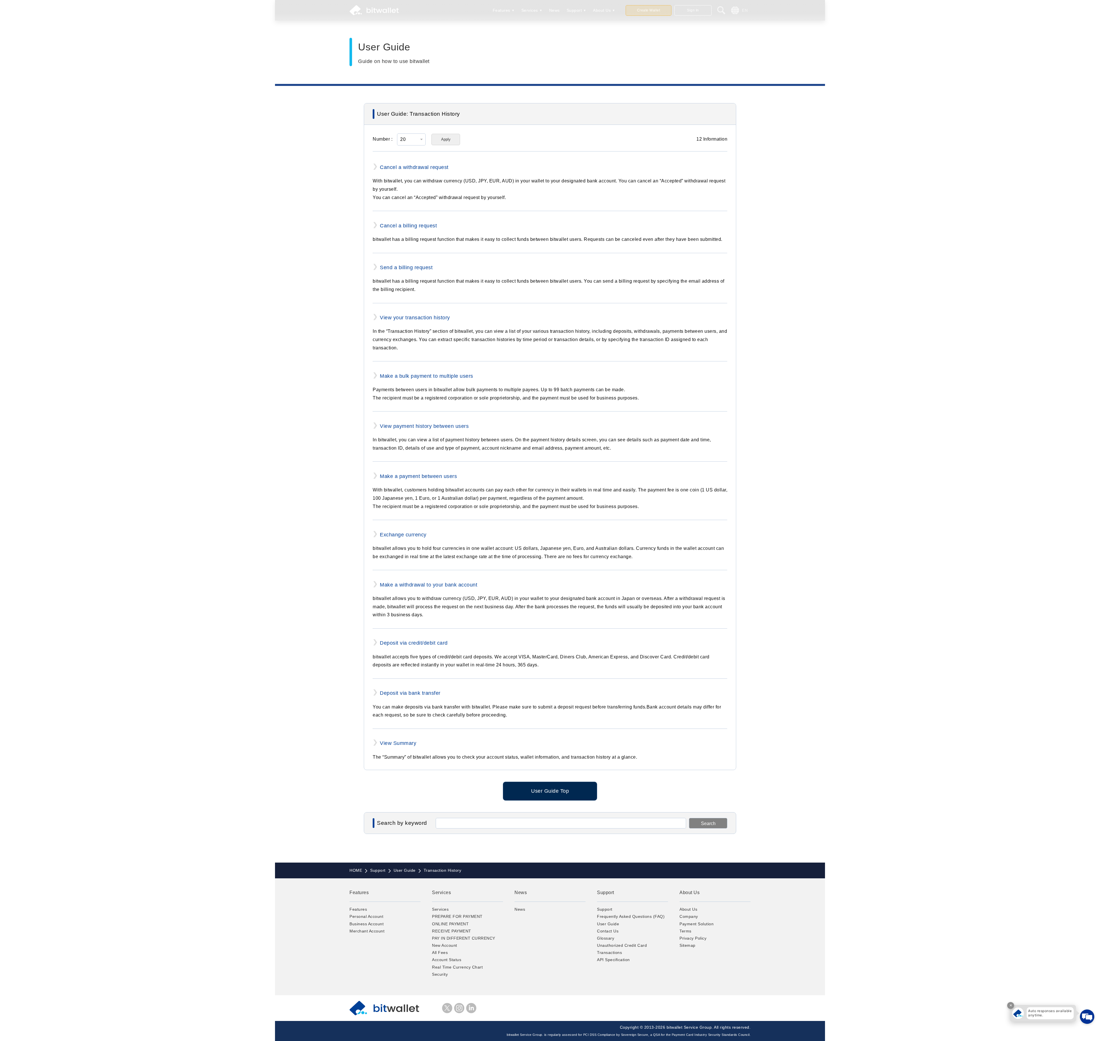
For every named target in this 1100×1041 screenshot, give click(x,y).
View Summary (398, 743)
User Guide (608, 924)
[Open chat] (1087, 1016)
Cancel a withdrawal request (414, 167)
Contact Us (607, 931)
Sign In (693, 10)
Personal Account (366, 916)
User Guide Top (550, 791)
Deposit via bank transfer (410, 693)
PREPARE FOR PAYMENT (457, 916)
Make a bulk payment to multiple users (426, 376)
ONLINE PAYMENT (450, 924)
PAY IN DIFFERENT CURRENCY (463, 938)
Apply (446, 139)
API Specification (613, 959)
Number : (382, 139)
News (554, 10)
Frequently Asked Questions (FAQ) (631, 916)
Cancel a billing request (408, 226)
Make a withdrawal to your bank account (428, 585)
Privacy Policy (692, 938)
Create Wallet (648, 10)
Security (440, 974)
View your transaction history (415, 317)
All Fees (440, 952)
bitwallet (374, 10)
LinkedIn (471, 1008)
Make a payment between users (418, 476)
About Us (602, 10)
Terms (685, 931)
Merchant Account (366, 931)
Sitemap (687, 945)
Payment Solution (696, 924)
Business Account (366, 924)
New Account (444, 945)
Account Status (446, 959)
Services (529, 10)
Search (708, 823)
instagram (459, 1008)
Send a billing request (406, 267)
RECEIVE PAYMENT (451, 931)
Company (688, 916)
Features (501, 10)
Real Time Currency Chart (457, 967)
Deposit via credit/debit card (414, 643)
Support (574, 10)
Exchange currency (403, 535)
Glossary (605, 938)
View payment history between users (424, 426)
